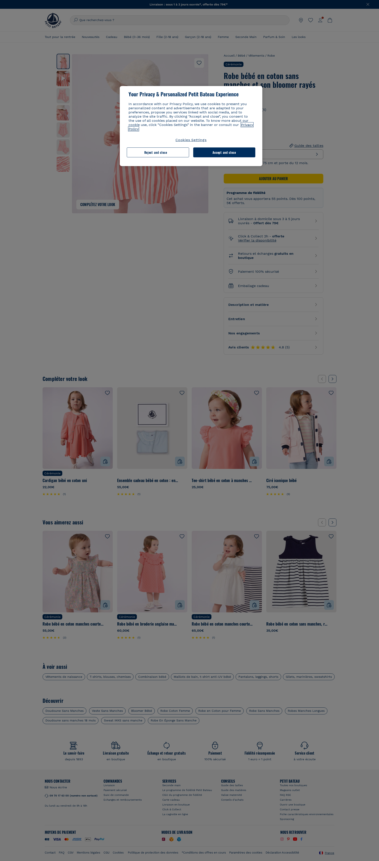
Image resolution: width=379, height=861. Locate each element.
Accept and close (224, 152)
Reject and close (155, 152)
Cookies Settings (191, 140)
